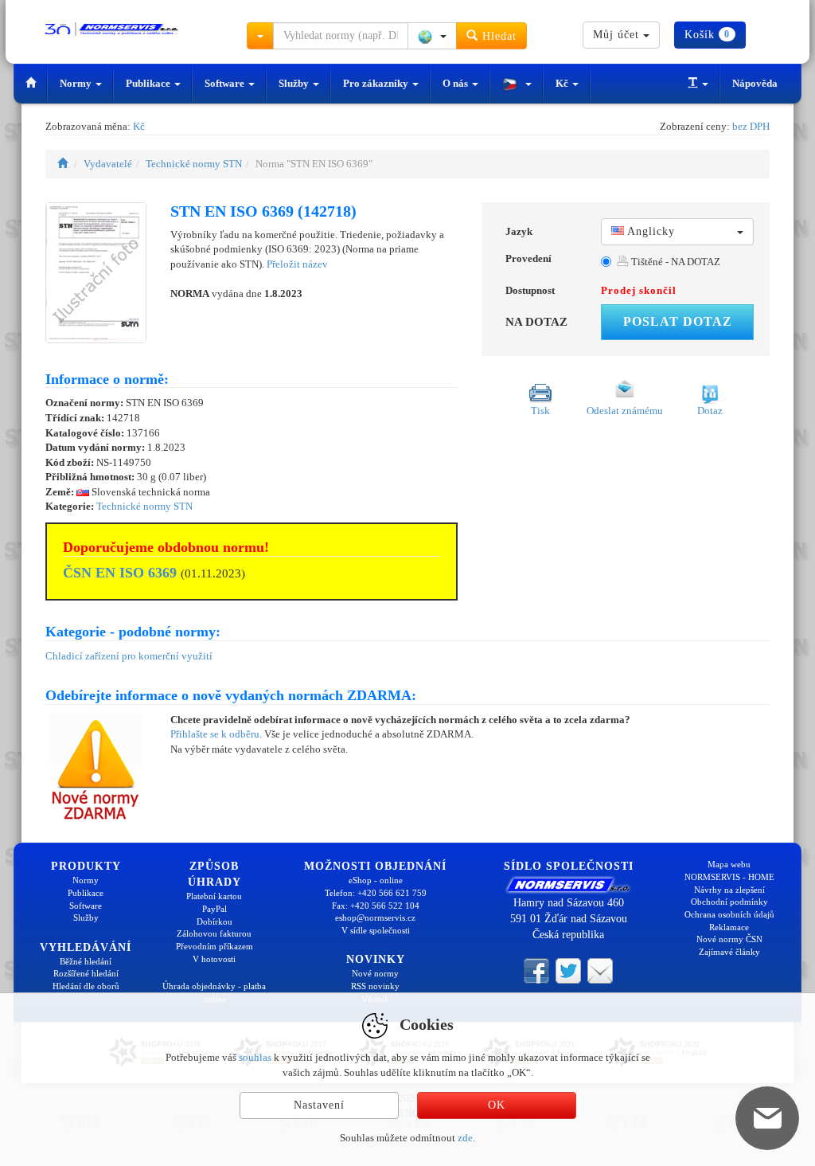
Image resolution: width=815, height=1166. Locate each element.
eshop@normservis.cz (375, 917)
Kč (563, 83)
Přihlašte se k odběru (214, 734)
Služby (295, 83)
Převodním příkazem (214, 946)
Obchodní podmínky (729, 901)
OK (496, 1105)
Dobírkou (214, 921)
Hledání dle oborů (86, 986)
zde (465, 1138)
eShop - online (376, 880)
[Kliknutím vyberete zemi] (432, 35)
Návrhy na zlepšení (729, 889)
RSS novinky (375, 986)
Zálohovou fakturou (214, 933)
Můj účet (618, 35)
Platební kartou (214, 896)
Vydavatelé (108, 164)
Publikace (149, 83)
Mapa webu (729, 864)
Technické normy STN (194, 164)
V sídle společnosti (375, 930)
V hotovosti (214, 959)
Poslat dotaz (677, 321)
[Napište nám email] (600, 969)
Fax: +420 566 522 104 (375, 905)
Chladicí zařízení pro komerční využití (129, 656)
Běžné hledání (85, 961)
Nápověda (755, 83)
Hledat (497, 36)
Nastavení (319, 1105)
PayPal (214, 909)
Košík (707, 35)
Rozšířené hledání (86, 973)
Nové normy (375, 973)
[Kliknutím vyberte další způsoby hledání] (260, 35)
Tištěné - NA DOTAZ (674, 262)
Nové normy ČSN (729, 939)
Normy (77, 83)
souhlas (255, 1057)
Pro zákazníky (377, 83)
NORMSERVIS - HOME (729, 877)
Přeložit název (297, 264)
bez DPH (751, 126)
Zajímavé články (729, 952)
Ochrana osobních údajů (729, 914)
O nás (456, 83)
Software (226, 83)
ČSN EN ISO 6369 (120, 573)
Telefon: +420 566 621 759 (376, 893)
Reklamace (729, 927)
